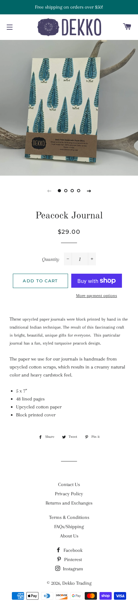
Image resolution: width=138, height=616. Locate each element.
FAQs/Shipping (69, 526)
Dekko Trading (76, 583)
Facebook (72, 550)
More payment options (96, 295)
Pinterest (72, 559)
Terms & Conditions (69, 517)
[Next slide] (89, 191)
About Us (69, 536)
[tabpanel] (69, 107)
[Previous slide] (49, 191)
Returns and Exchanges (69, 503)
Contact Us (69, 484)
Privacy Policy (69, 494)
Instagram (72, 569)
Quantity (50, 259)
